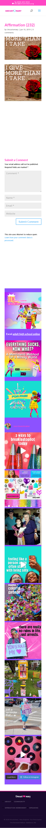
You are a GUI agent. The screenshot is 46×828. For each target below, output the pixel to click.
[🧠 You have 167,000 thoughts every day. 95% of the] (23, 450)
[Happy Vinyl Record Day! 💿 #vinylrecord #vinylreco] (23, 754)
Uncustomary (12, 29)
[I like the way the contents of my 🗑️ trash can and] (23, 602)
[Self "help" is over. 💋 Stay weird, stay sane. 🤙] (23, 564)
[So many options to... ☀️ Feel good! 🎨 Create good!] (23, 488)
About (8, 802)
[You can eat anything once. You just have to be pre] (23, 640)
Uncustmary (23, 796)
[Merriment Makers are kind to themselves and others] (23, 716)
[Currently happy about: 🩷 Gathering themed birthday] (23, 678)
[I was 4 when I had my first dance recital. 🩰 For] (23, 526)
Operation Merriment (15, 808)
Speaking (33, 808)
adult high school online (26, 334)
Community (19, 802)
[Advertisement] (23, 124)
